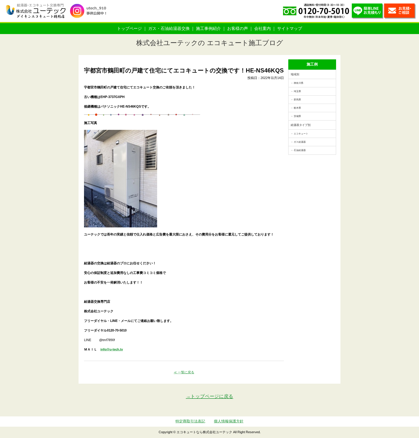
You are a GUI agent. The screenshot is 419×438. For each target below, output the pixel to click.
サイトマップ (289, 28)
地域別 (295, 74)
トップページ (129, 28)
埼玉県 (297, 91)
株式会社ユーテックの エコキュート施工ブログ (209, 43)
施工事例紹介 (208, 28)
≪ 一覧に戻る (184, 372)
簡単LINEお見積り (367, 11)
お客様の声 (237, 28)
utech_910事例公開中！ (90, 14)
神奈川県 (298, 83)
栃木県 (297, 107)
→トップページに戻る (209, 396)
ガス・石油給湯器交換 (169, 28)
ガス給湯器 (300, 142)
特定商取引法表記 (190, 421)
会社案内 (262, 28)
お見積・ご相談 (400, 11)
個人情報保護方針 (229, 421)
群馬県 (297, 99)
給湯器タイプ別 (301, 125)
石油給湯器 (300, 150)
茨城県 (297, 116)
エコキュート (301, 133)
